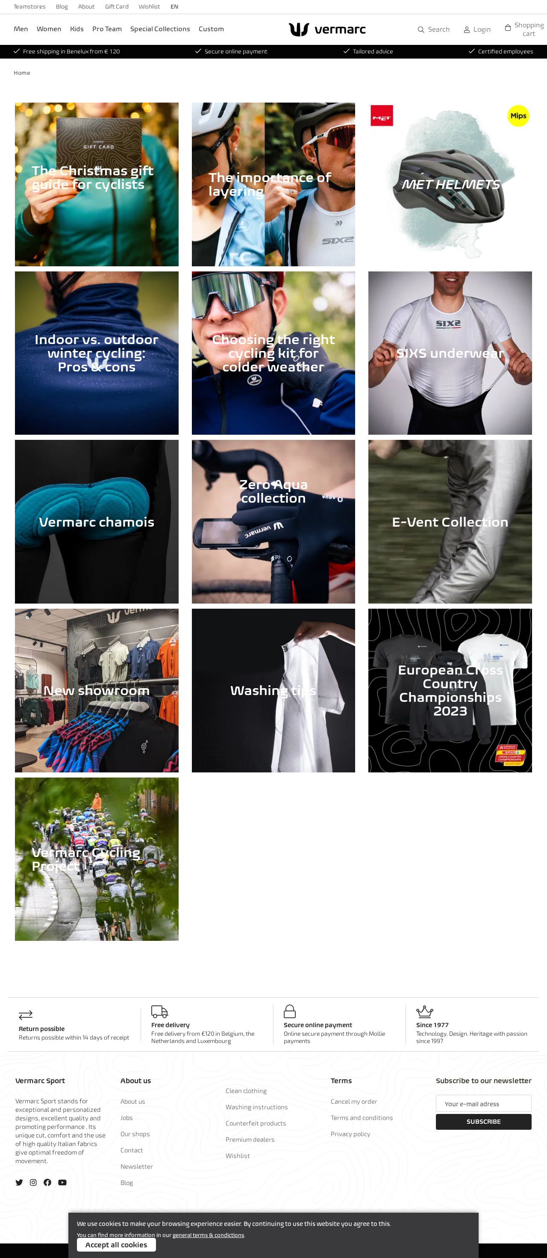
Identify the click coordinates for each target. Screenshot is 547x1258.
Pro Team (107, 29)
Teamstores (30, 6)
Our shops (135, 1133)
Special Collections (160, 29)
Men (21, 29)
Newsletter (137, 1166)
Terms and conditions (362, 1117)
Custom (211, 29)
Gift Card (117, 6)
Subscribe (484, 1121)
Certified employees (505, 51)
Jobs (127, 1117)
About (86, 6)
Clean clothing (246, 1090)
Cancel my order (354, 1101)
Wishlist (149, 6)
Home (22, 73)
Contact (132, 1150)
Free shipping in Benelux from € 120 (71, 51)
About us (133, 1101)
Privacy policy (351, 1133)
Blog (62, 6)
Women (49, 29)
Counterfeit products (256, 1123)
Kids (77, 29)
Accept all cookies (116, 1244)
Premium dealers (250, 1139)
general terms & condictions (208, 1235)
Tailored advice (373, 51)
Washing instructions (257, 1107)
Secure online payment (236, 51)
